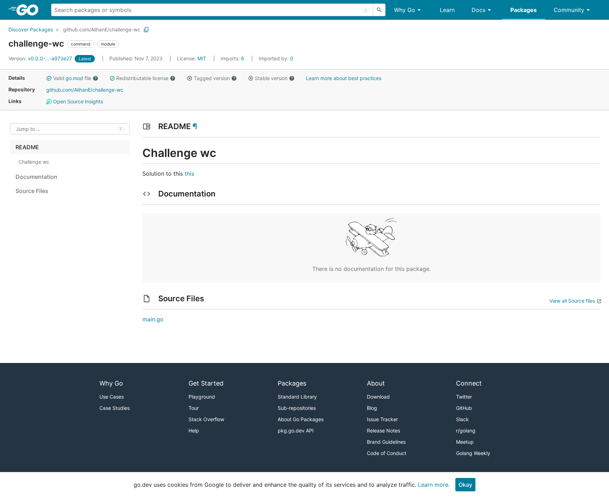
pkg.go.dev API (296, 431)
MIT (201, 58)
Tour (194, 408)
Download (378, 397)
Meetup (465, 442)
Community (569, 9)
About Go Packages (301, 419)
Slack (462, 419)
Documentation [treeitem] (36, 176)
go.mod (74, 78)
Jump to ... (28, 129)
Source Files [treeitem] (32, 190)
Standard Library (297, 397)
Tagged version (211, 78)
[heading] (29, 10)
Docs (478, 9)
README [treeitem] (27, 147)
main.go (153, 319)
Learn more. (434, 484)
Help (194, 431)
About (376, 383)
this (189, 173)
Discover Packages (30, 29)
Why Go (404, 9)
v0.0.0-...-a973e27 (40, 58)
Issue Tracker (382, 419)
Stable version (271, 78)
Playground (202, 397)
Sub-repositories (297, 408)
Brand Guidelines (386, 442)
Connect (469, 383)
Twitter (464, 397)
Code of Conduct (386, 453)
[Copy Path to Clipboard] (146, 29)
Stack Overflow (206, 419)
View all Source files (572, 301)
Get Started (206, 383)
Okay (465, 484)
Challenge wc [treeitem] (33, 162)
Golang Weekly (473, 453)
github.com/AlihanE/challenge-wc (101, 29)
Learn (447, 9)
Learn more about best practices (343, 78)
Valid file (72, 78)
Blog (372, 408)
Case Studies (114, 408)
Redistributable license (142, 78)
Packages (523, 9)
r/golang (465, 431)
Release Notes (383, 431)
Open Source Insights (77, 101)
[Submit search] (379, 10)
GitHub (464, 408)
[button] (49, 78)
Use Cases (111, 397)
